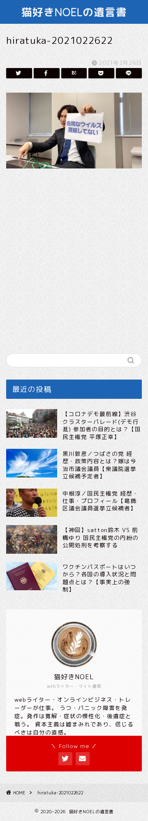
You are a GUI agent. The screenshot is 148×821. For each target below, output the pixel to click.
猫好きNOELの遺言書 (74, 11)
